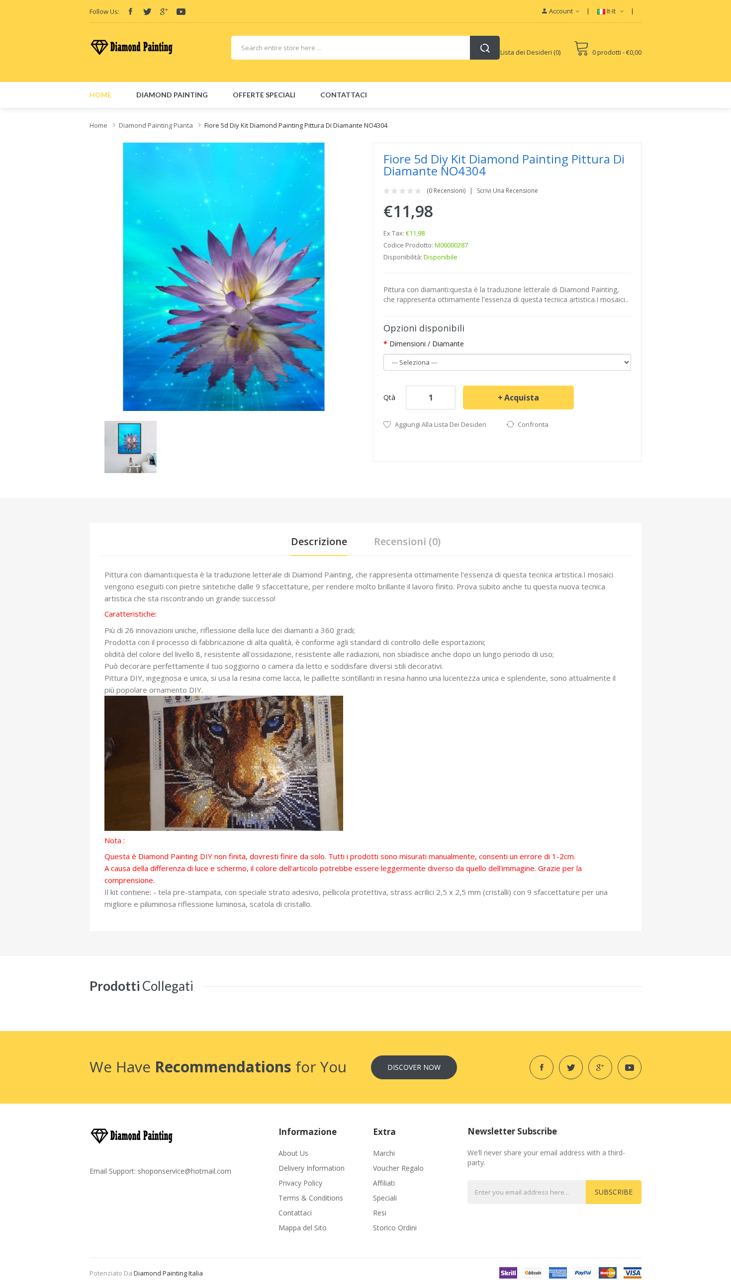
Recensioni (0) (407, 541)
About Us (293, 1153)
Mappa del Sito (302, 1227)
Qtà (389, 397)
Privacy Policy (300, 1183)
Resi (379, 1212)
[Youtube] (181, 11)
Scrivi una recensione (507, 191)
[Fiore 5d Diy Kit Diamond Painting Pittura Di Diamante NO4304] (130, 446)
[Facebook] (130, 11)
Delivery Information (311, 1168)
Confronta (533, 424)
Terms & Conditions (310, 1198)
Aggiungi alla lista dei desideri (440, 424)
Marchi (384, 1153)
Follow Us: (104, 11)
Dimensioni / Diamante (426, 343)
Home (98, 125)
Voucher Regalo (398, 1168)
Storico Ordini (395, 1227)
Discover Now (414, 1067)
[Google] (164, 11)
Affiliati (384, 1183)
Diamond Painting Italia (168, 1273)
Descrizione (319, 541)
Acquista (521, 397)
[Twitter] (147, 11)
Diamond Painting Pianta (156, 125)
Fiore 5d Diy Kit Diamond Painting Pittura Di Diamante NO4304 (295, 125)
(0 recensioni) (446, 191)
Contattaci (295, 1212)
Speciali (385, 1198)
